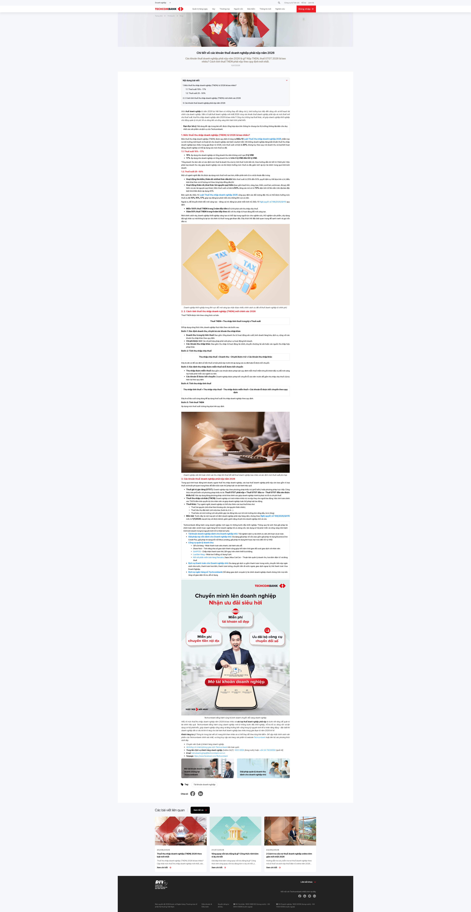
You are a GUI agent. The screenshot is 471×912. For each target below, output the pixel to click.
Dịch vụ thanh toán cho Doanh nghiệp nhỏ (208, 563)
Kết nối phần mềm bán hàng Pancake (208, 557)
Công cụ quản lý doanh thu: (201, 542)
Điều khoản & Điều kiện (207, 905)
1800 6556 (239, 750)
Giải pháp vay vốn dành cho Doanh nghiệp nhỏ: (210, 537)
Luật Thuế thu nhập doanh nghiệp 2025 (262, 139)
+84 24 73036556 (267, 750)
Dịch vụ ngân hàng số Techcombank (205, 572)
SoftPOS (197, 551)
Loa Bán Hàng (199, 554)
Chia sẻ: (184, 794)
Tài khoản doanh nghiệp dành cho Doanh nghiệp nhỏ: (213, 534)
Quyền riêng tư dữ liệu (223, 905)
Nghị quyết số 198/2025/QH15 (273, 202)
